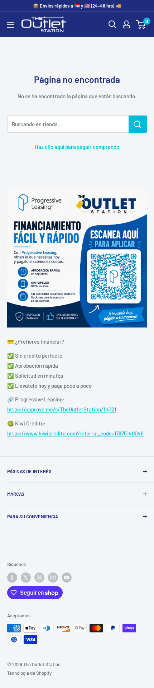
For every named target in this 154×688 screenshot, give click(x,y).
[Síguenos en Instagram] (53, 577)
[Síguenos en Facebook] (12, 577)
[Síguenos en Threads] (39, 577)
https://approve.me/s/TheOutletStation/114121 (61, 409)
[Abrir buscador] (112, 24)
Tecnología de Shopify (29, 673)
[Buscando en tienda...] (138, 124)
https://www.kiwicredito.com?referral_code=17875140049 (75, 433)
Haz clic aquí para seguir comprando (77, 146)
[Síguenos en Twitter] (26, 577)
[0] (140, 24)
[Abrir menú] (10, 25)
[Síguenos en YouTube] (67, 577)
